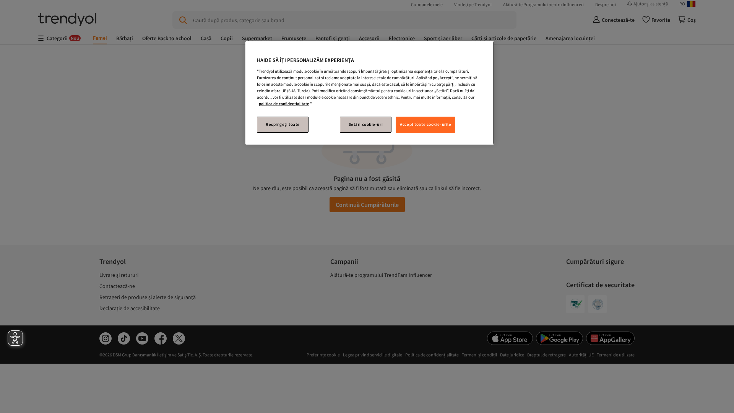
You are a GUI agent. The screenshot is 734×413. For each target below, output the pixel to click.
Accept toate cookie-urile (425, 124)
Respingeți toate (283, 124)
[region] (369, 93)
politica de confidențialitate (284, 103)
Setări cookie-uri (366, 124)
